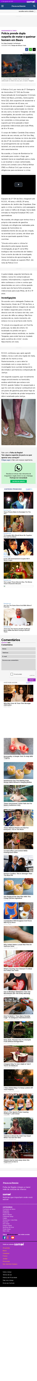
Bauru (5, 1245)
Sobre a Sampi (7, 1267)
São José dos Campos (10, 1259)
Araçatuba (6, 1243)
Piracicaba (6, 1256)
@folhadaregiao (12, 1229)
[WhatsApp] (30, 49)
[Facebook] (26, 49)
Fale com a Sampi (8, 1275)
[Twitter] (34, 49)
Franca (5, 1251)
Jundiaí (5, 1254)
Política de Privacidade (10, 1272)
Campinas (6, 1248)
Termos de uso (7, 1270)
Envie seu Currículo (8, 1278)
